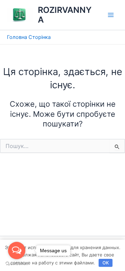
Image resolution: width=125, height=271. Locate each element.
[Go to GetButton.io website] (17, 264)
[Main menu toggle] (110, 15)
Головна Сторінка (29, 37)
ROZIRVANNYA (65, 15)
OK (105, 262)
